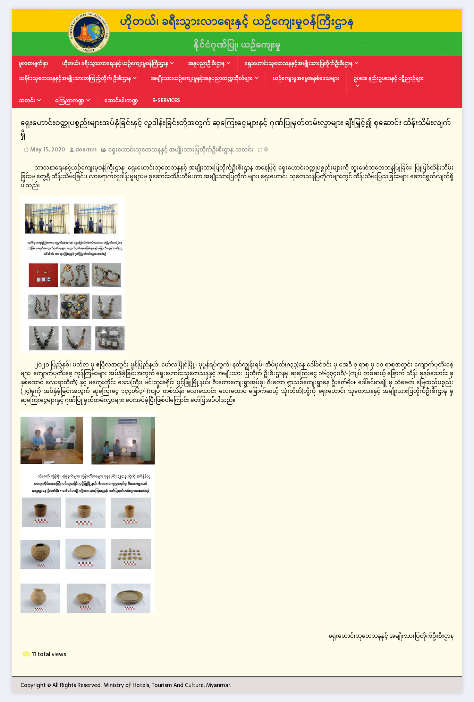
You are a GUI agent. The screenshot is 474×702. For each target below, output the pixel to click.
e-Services (166, 100)
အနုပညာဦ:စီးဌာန (206, 63)
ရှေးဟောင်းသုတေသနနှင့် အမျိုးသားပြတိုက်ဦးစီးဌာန (170, 149)
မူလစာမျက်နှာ (33, 63)
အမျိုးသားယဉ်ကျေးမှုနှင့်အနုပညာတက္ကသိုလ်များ (202, 78)
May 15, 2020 (47, 149)
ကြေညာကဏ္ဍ (69, 100)
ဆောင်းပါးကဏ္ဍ (121, 100)
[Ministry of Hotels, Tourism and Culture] (237, 51)
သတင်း (27, 100)
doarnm (86, 149)
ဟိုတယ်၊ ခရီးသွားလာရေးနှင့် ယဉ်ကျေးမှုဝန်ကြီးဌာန (115, 63)
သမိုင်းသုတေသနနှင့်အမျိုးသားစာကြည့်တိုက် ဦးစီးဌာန (75, 78)
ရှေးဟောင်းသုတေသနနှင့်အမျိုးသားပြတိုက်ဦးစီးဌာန (299, 63)
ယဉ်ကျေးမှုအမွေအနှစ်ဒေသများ (306, 78)
